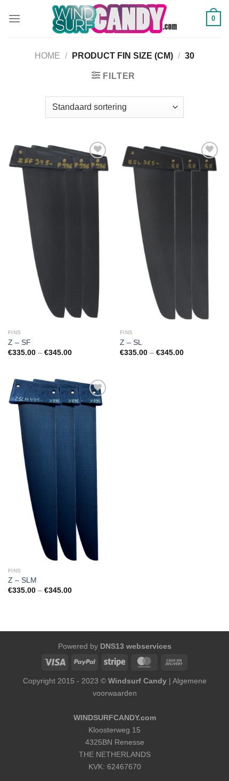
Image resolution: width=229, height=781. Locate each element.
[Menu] (14, 18)
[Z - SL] (170, 231)
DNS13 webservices (135, 646)
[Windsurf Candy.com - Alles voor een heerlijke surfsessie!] (114, 19)
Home (47, 55)
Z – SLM (22, 580)
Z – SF (19, 343)
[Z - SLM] (58, 469)
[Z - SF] (58, 231)
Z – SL (131, 343)
